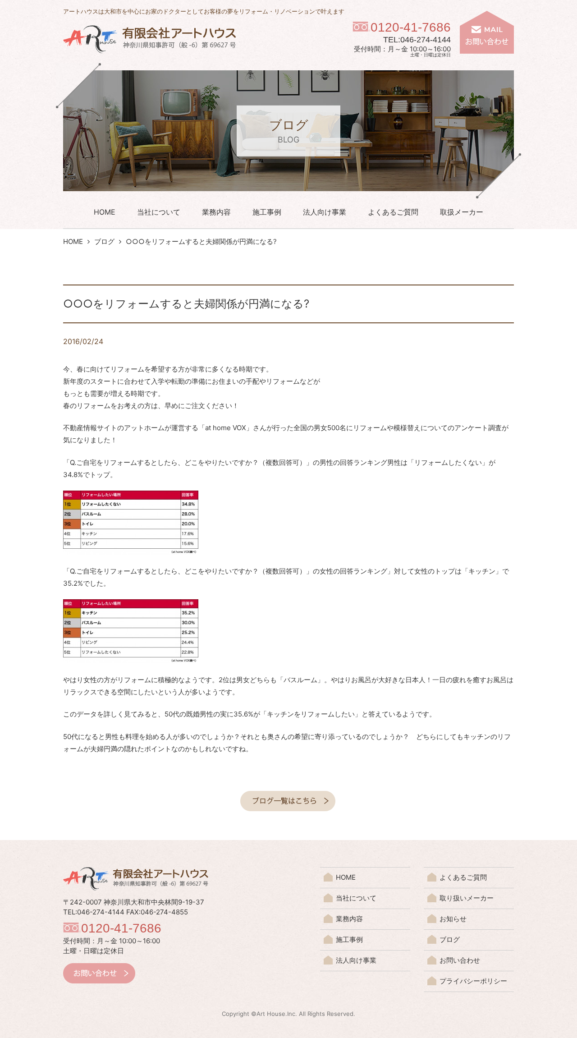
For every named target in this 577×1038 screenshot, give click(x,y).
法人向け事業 (324, 211)
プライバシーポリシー (473, 981)
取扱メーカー (461, 211)
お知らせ (453, 918)
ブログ (104, 241)
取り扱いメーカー (467, 898)
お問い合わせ (460, 960)
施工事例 (266, 211)
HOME (104, 211)
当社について (158, 211)
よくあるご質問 (393, 211)
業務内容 (216, 211)
